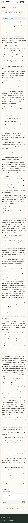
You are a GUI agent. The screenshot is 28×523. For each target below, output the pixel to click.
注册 (22, 2)
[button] (3, 21)
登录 (18, 2)
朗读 (11, 12)
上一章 (5, 12)
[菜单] (25, 2)
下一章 (4, 14)
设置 (16, 12)
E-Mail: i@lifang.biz (4, 520)
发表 (23, 502)
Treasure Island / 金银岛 (9, 7)
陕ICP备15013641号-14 (13, 520)
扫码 (21, 12)
